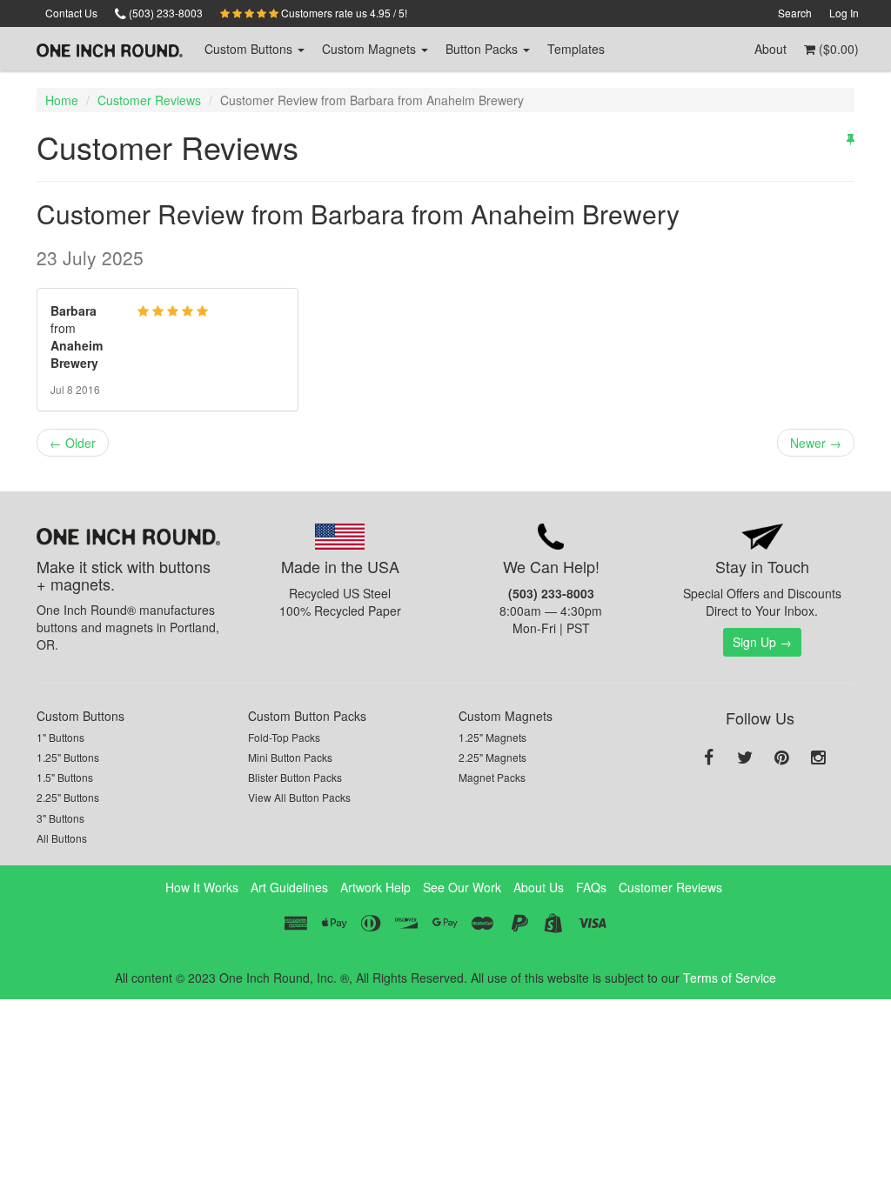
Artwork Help (375, 887)
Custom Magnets (506, 715)
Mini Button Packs (290, 757)
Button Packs (483, 48)
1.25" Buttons (68, 757)
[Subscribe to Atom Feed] (850, 138)
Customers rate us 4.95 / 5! (342, 12)
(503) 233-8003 (164, 12)
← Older (73, 442)
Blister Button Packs (295, 777)
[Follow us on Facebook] (708, 758)
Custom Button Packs (307, 715)
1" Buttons (60, 737)
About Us (538, 887)
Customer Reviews (149, 100)
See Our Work (462, 887)
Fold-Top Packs (284, 737)
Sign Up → (762, 642)
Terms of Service (729, 977)
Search (795, 12)
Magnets (370, 48)
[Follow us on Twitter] (744, 758)
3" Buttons (60, 818)
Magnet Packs (492, 777)
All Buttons (62, 838)
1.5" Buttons (65, 777)
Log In (844, 12)
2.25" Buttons (68, 797)
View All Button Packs (299, 797)
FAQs (591, 887)
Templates (576, 48)
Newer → (815, 442)
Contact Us (71, 12)
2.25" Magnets (492, 757)
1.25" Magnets (492, 737)
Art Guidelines (289, 887)
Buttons (250, 48)
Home (61, 100)
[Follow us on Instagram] (818, 758)
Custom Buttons (80, 715)
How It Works (201, 887)
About (770, 48)
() (837, 48)
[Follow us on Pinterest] (781, 758)
